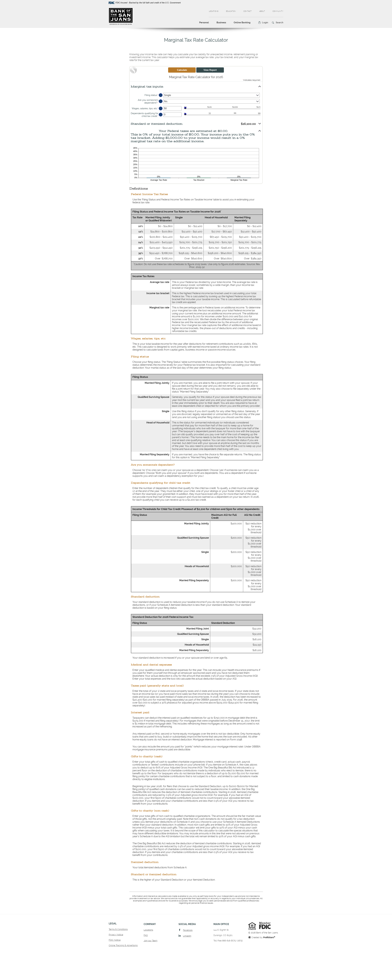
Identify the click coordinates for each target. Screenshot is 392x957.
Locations (213, 11)
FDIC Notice (115, 940)
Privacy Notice (116, 934)
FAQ (146, 935)
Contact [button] (247, 11)
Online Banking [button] (242, 22)
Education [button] (231, 11)
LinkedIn (187, 936)
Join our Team (150, 940)
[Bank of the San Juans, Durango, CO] (121, 16)
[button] (263, 22)
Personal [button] (204, 22)
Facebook (188, 930)
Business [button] (221, 22)
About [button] (262, 11)
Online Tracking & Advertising (123, 945)
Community (278, 11)
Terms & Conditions (118, 929)
